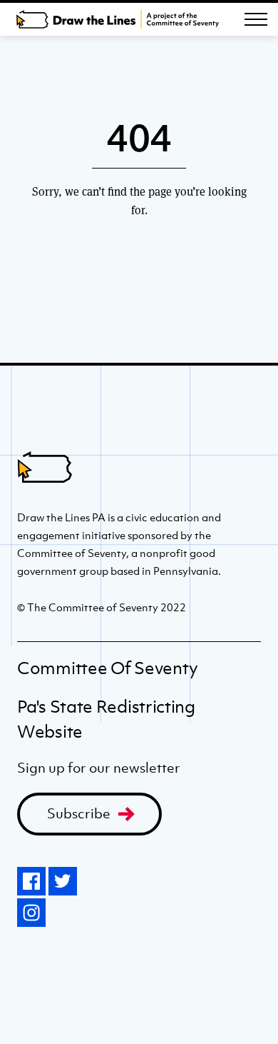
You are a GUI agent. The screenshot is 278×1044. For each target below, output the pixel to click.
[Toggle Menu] (255, 19)
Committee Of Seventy (107, 668)
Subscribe (78, 813)
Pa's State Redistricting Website (106, 719)
